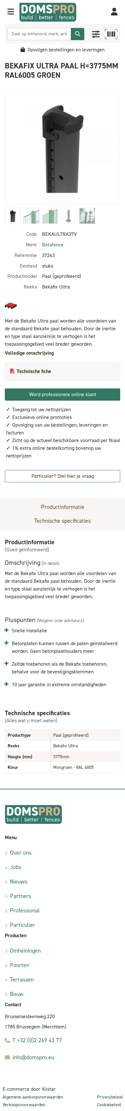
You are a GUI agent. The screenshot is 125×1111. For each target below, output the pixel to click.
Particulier (22, 925)
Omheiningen (25, 951)
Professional (25, 910)
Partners (20, 896)
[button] (10, 12)
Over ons (20, 853)
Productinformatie (62, 507)
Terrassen (22, 979)
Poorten (19, 965)
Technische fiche (34, 371)
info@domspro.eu (33, 1057)
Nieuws (18, 881)
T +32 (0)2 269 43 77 (37, 1040)
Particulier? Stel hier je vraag (62, 476)
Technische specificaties (62, 521)
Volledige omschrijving (29, 353)
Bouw (16, 994)
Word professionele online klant (62, 394)
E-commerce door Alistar (29, 1089)
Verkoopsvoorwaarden (24, 1105)
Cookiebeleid (109, 1105)
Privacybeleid (109, 1097)
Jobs (15, 867)
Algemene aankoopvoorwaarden (33, 1097)
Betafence (52, 244)
